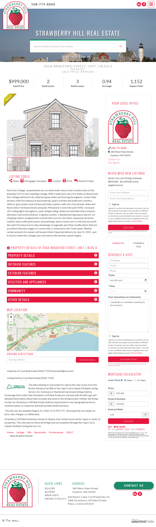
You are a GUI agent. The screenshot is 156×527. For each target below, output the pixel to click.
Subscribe (128, 227)
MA (29, 432)
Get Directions (87, 359)
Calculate (128, 421)
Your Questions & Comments (124, 296)
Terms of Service (112, 365)
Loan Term (114, 380)
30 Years (128, 380)
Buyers (50, 491)
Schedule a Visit (138, 244)
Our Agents (114, 162)
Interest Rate (115, 409)
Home (10, 432)
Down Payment (116, 398)
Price (111, 388)
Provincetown (56, 432)
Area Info (52, 495)
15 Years (141, 380)
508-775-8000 (43, 4)
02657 (69, 432)
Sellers (50, 488)
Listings (20, 432)
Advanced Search (78, 56)
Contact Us (114, 159)
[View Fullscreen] (11, 328)
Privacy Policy (136, 221)
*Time (111, 286)
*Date (111, 275)
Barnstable (40, 432)
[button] (121, 46)
